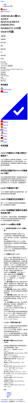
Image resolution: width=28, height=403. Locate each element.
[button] (14, 152)
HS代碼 (9, 394)
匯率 (8, 396)
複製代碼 (3, 36)
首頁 (5, 4)
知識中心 (9, 393)
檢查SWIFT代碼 (8, 6)
